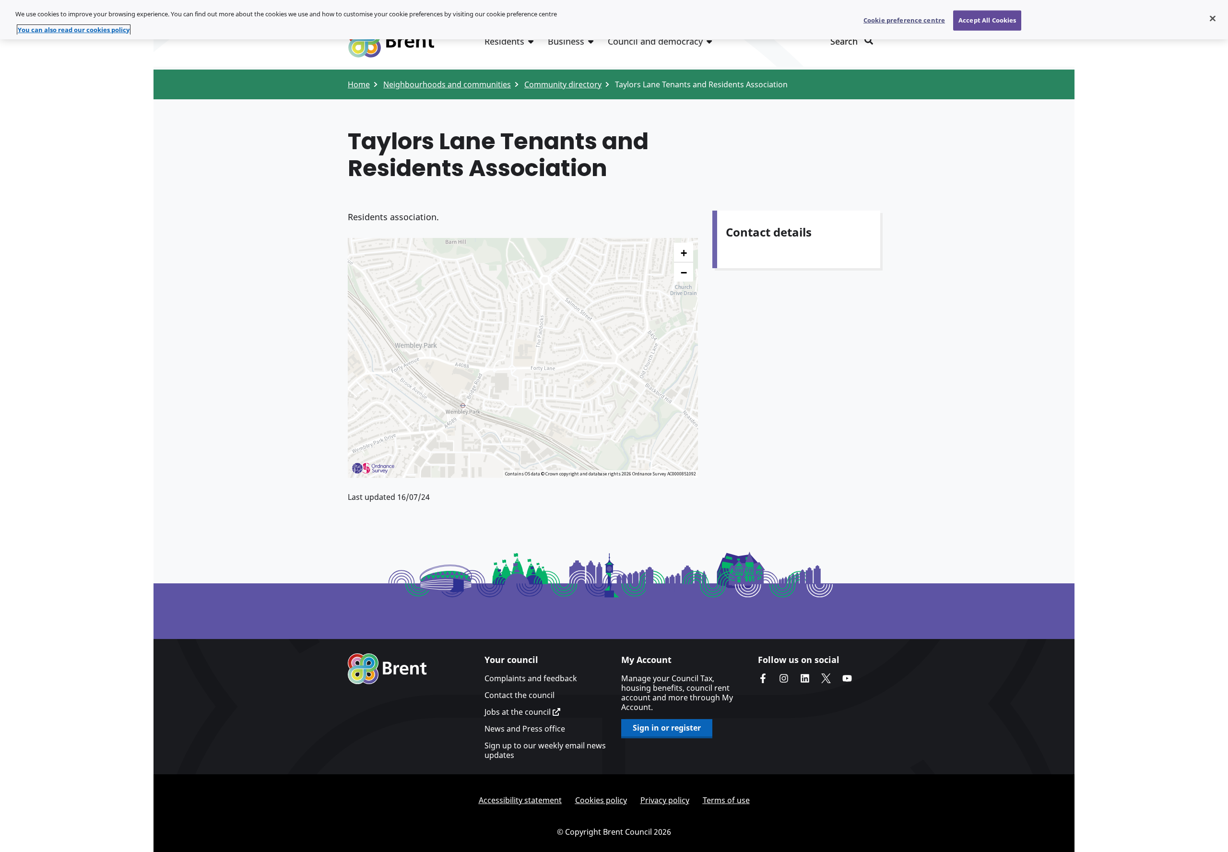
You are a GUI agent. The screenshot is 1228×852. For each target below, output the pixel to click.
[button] (683, 252)
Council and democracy (655, 41)
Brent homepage (387, 668)
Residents (504, 41)
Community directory (563, 84)
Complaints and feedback (530, 678)
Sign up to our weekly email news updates (545, 750)
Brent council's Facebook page (763, 678)
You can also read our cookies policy (74, 29)
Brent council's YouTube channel (847, 678)
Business (566, 41)
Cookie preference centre (904, 20)
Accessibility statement (520, 800)
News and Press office (524, 729)
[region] (614, 19)
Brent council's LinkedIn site (805, 678)
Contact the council (519, 695)
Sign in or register (667, 727)
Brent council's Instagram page (784, 678)
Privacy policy (664, 800)
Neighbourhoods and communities (447, 84)
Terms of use (726, 800)
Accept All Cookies (987, 20)
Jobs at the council (518, 712)
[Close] (1212, 18)
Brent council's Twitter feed (826, 678)
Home (359, 84)
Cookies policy (601, 800)
